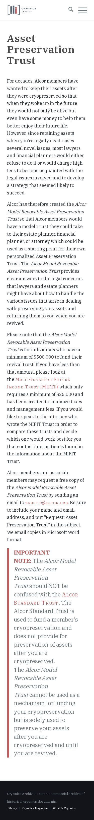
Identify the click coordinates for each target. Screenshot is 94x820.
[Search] (68, 10)
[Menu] (80, 10)
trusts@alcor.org (46, 502)
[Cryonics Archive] (22, 10)
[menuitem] (68, 10)
